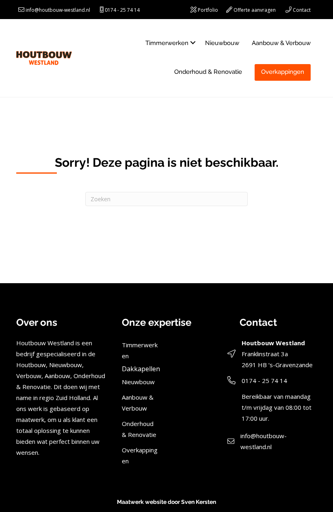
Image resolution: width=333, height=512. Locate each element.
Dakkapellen (141, 368)
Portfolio (208, 9)
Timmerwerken (166, 43)
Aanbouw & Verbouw (281, 43)
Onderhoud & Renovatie (208, 71)
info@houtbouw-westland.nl (58, 9)
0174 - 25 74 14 (122, 9)
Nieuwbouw (222, 43)
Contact (302, 9)
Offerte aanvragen (255, 9)
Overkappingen (282, 71)
